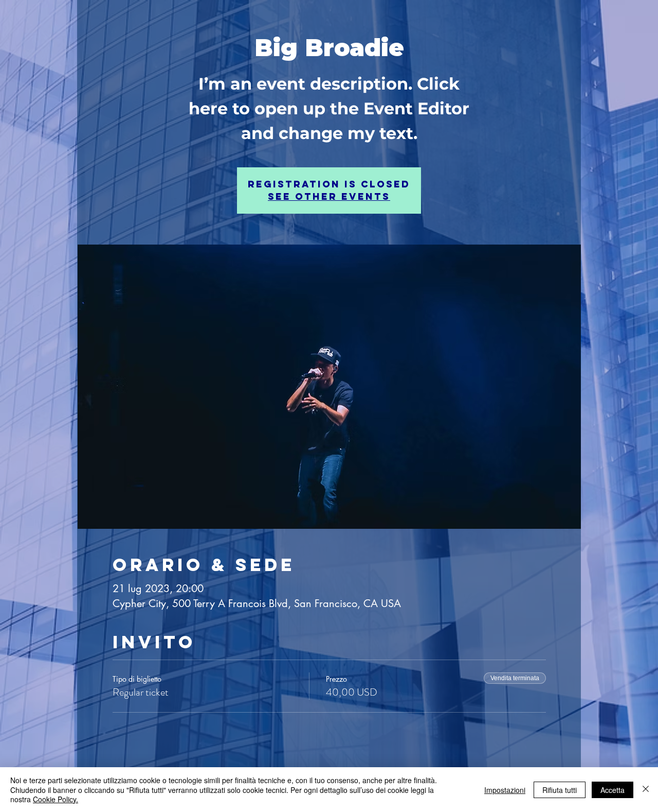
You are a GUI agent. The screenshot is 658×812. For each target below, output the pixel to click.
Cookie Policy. (55, 799)
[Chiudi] (645, 789)
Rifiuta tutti (559, 790)
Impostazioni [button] (504, 790)
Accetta (612, 790)
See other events (329, 196)
